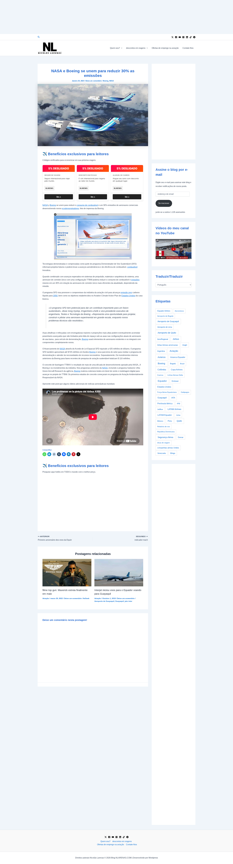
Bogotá (173, 364)
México (160, 421)
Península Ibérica (164, 403)
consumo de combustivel (87, 205)
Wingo (172, 453)
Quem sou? (115, 48)
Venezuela (161, 453)
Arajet (184, 345)
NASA (111, 81)
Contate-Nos (188, 48)
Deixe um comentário (94, 81)
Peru (170, 421)
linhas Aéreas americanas (167, 345)
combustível (132, 267)
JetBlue (160, 409)
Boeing (105, 81)
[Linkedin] (187, 37)
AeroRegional (162, 339)
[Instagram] (183, 37)
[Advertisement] (116, 17)
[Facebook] (176, 37)
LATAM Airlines (174, 409)
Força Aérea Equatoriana (167, 392)
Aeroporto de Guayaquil (104, 601)
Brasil (182, 364)
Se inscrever (163, 203)
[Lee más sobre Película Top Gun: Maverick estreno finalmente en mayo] (66, 572)
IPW (178, 404)
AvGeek (86, 598)
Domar (180, 437)
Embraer (175, 381)
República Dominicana (166, 432)
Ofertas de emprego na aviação (165, 48)
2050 (55, 296)
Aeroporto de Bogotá (165, 316)
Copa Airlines (177, 370)
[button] (39, 37)
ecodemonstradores (70, 208)
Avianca (161, 357)
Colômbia (162, 369)
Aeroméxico (179, 311)
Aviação (45, 598)
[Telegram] (194, 37)
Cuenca (160, 375)
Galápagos (185, 392)
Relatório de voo (163, 427)
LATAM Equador (165, 415)
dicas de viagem (163, 443)
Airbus (176, 339)
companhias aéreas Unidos (168, 448)
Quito (179, 421)
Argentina (161, 351)
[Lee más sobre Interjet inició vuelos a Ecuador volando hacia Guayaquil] (118, 572)
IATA (173, 398)
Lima (178, 415)
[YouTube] (180, 37)
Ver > (58, 197)
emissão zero (126, 292)
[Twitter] (172, 37)
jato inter (128, 601)
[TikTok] (191, 37)
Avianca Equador (177, 357)
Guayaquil (119, 601)
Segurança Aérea (165, 437)
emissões (135, 280)
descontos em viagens (135, 48)
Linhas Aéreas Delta (175, 375)
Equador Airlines (163, 311)
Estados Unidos (128, 296)
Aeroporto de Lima (164, 327)
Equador (162, 381)
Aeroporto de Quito (167, 333)
